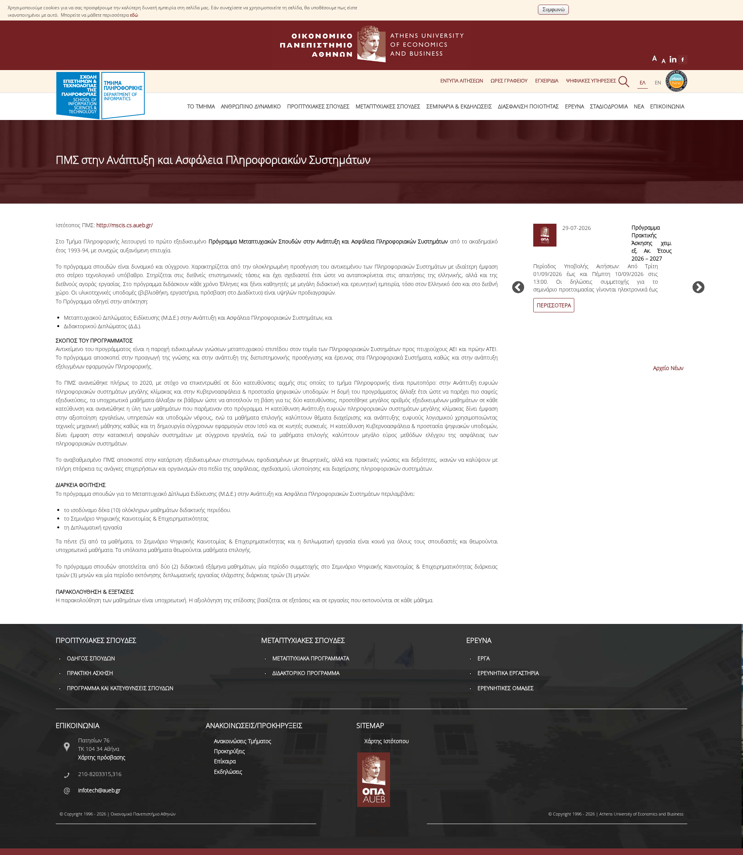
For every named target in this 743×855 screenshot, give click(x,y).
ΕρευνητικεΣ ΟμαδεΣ (506, 688)
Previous (518, 288)
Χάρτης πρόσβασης (101, 757)
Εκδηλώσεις (228, 771)
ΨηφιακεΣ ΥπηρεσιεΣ (591, 80)
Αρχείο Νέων (668, 368)
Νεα (639, 106)
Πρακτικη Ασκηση (90, 673)
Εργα (484, 658)
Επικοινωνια (667, 106)
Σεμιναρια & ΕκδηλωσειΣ (459, 106)
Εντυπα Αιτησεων (461, 80)
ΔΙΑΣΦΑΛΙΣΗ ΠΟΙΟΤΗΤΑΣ (528, 106)
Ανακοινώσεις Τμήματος (242, 741)
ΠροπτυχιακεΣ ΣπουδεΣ (318, 106)
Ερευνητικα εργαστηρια (508, 673)
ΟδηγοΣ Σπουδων (91, 658)
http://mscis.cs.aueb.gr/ (124, 225)
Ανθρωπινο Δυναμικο (251, 106)
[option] (608, 272)
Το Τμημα (201, 106)
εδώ (134, 15)
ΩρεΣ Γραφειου (509, 80)
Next (698, 288)
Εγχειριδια (546, 80)
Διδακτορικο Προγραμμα (305, 673)
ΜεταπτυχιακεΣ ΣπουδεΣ (388, 106)
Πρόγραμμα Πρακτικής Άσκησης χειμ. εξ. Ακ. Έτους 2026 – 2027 (652, 243)
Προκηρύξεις (229, 751)
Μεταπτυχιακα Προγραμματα (310, 658)
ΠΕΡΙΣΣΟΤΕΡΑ (554, 305)
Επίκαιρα (225, 761)
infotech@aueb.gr (99, 790)
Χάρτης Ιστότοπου (387, 741)
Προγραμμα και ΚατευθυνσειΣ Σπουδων (120, 688)
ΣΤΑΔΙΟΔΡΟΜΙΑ (609, 106)
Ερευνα (574, 106)
